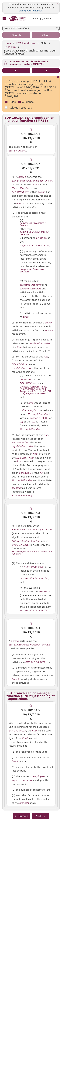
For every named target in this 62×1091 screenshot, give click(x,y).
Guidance (28, 101)
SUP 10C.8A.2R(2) (34, 567)
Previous (23, 816)
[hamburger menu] (4, 19)
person (22, 177)
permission (26, 379)
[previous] (16, 70)
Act (33, 422)
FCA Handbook (25, 43)
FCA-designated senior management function (32, 552)
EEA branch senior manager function (32, 181)
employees (39, 776)
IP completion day (38, 414)
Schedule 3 (25, 472)
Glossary (16, 488)
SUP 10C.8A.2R (17, 730)
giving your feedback (30, 10)
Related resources (20, 107)
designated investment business (32, 224)
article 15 (41, 238)
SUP (43, 43)
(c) (21, 421)
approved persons (22, 780)
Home (7, 43)
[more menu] (58, 18)
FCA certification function (26, 541)
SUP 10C (10, 46)
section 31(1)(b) (39, 418)
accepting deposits (30, 285)
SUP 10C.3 (44, 591)
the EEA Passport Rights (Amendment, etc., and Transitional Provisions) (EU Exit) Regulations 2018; (35, 390)
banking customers (30, 289)
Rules (12, 101)
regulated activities (39, 343)
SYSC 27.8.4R (20, 544)
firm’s (25, 738)
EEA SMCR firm (17, 151)
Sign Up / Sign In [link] (42, 18)
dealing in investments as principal (34, 233)
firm (19, 347)
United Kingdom (21, 188)
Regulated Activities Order (34, 245)
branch (35, 184)
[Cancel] (58, 77)
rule (46, 357)
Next (38, 816)
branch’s (24, 803)
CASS (26, 317)
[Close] (58, 4)
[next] (46, 70)
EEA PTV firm (19, 364)
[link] (17, 18)
